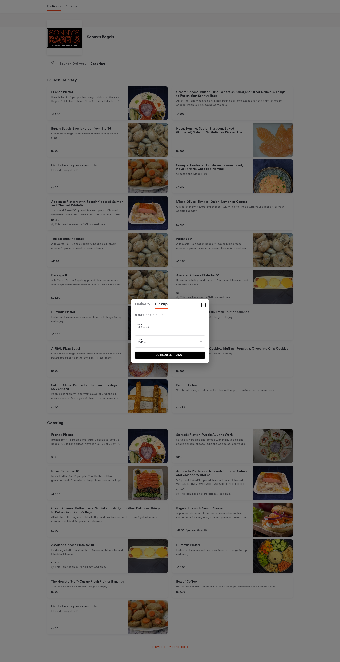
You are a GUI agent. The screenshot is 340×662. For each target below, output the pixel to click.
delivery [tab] (142, 304)
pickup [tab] (161, 304)
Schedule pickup (170, 355)
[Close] (203, 305)
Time (139, 339)
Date (139, 324)
